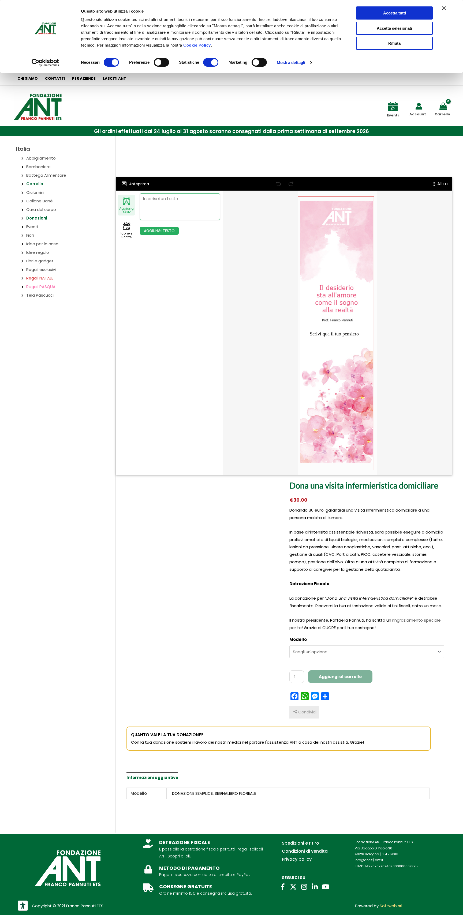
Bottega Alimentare (46, 175)
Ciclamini (35, 192)
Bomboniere (38, 166)
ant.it (379, 860)
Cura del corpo (41, 209)
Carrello (34, 184)
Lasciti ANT (114, 78)
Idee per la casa (42, 244)
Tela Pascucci (40, 295)
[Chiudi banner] (444, 8)
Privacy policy (297, 859)
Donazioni (36, 218)
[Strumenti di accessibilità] (23, 906)
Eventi (32, 226)
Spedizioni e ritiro (300, 843)
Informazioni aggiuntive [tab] (152, 777)
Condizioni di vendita (305, 851)
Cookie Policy (197, 45)
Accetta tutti (394, 13)
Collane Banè (39, 201)
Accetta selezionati (394, 28)
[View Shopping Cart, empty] (444, 106)
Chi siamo (27, 78)
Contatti (55, 78)
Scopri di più (179, 856)
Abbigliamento (41, 158)
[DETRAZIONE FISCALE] (148, 843)
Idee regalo (37, 252)
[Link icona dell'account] (419, 106)
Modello (298, 639)
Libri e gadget (40, 261)
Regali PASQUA (40, 286)
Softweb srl (391, 906)
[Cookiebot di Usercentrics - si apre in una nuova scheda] (45, 63)
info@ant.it (363, 860)
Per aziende (84, 78)
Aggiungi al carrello (340, 676)
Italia (23, 149)
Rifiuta (394, 43)
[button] (231, 131)
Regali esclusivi (41, 269)
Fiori (30, 235)
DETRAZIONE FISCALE (184, 842)
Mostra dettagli (291, 62)
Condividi (307, 712)
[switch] (161, 62)
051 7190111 (390, 854)
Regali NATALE (39, 278)
